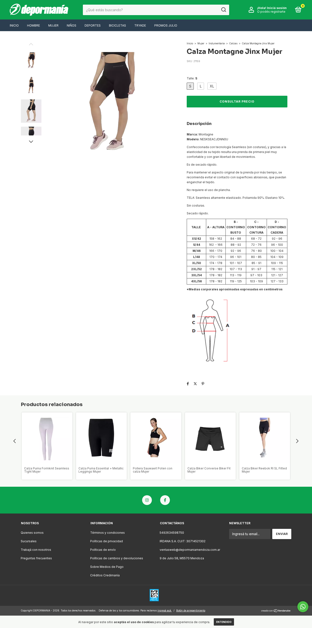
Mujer (53, 25)
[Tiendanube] (276, 611)
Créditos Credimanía (105, 575)
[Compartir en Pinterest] (203, 383)
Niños (71, 25)
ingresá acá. (164, 610)
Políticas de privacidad (106, 541)
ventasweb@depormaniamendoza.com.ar (190, 550)
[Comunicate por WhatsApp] (302, 606)
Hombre (33, 25)
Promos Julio (165, 25)
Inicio (14, 25)
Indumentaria (217, 43)
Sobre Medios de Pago (107, 567)
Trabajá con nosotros (36, 550)
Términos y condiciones (107, 532)
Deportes (93, 25)
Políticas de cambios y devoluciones (116, 558)
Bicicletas (117, 25)
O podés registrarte (271, 11)
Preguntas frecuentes (36, 558)
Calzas (233, 43)
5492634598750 (172, 532)
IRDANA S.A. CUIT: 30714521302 (182, 541)
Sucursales (29, 541)
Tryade (140, 25)
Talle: (192, 78)
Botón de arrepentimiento (190, 610)
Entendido (224, 621)
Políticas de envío (103, 550)
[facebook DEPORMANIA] (165, 500)
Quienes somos (32, 532)
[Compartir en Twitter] (195, 383)
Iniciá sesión (277, 8)
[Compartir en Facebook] (188, 383)
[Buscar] (223, 9)
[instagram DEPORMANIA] (147, 500)
